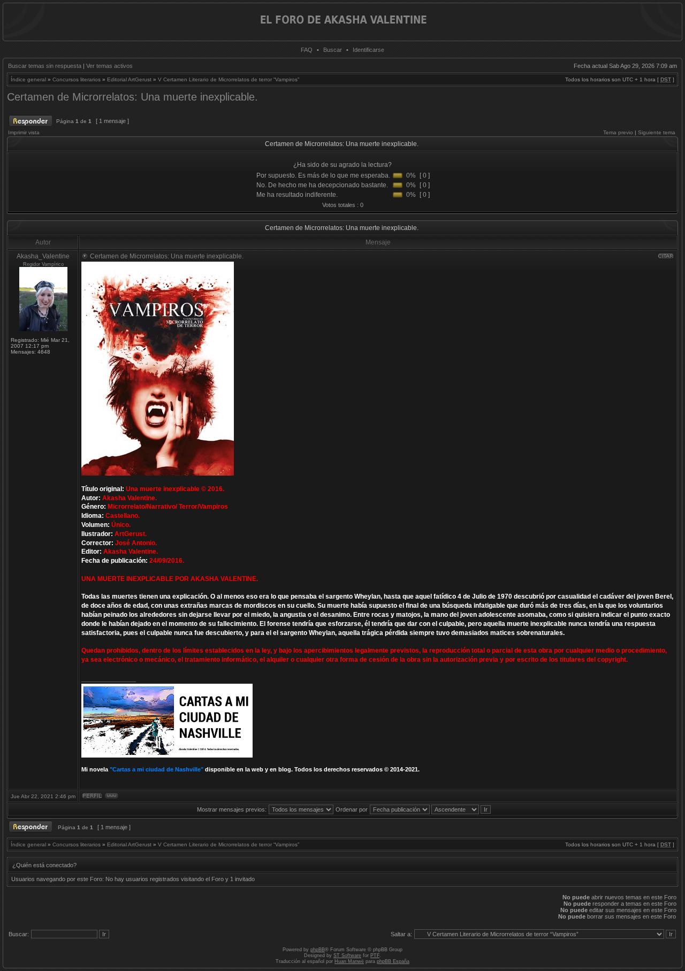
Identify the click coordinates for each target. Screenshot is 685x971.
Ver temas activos (109, 66)
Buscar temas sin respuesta (44, 66)
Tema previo (618, 132)
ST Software (347, 955)
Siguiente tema (656, 132)
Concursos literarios (76, 79)
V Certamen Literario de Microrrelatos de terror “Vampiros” (228, 79)
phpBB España (393, 961)
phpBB (317, 949)
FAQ (307, 50)
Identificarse (368, 50)
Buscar (332, 50)
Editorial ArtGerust (129, 79)
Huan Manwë (349, 961)
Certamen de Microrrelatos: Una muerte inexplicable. (132, 97)
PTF (374, 955)
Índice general (28, 79)
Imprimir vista (24, 132)
